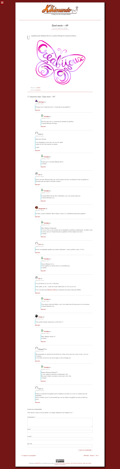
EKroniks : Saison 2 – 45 (90, 455)
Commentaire (31, 417)
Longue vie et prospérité (29, 455)
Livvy (40, 244)
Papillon (38, 87)
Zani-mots (38, 90)
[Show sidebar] (2, 3)
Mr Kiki (65, 28)
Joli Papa (41, 102)
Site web (29, 444)
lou (39, 174)
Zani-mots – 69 (60, 25)
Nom (29, 429)
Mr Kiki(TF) (37, 463)
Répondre (37, 110)
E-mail (29, 436)
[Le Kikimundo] (60, 17)
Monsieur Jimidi (51, 290)
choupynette (41, 209)
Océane (40, 317)
